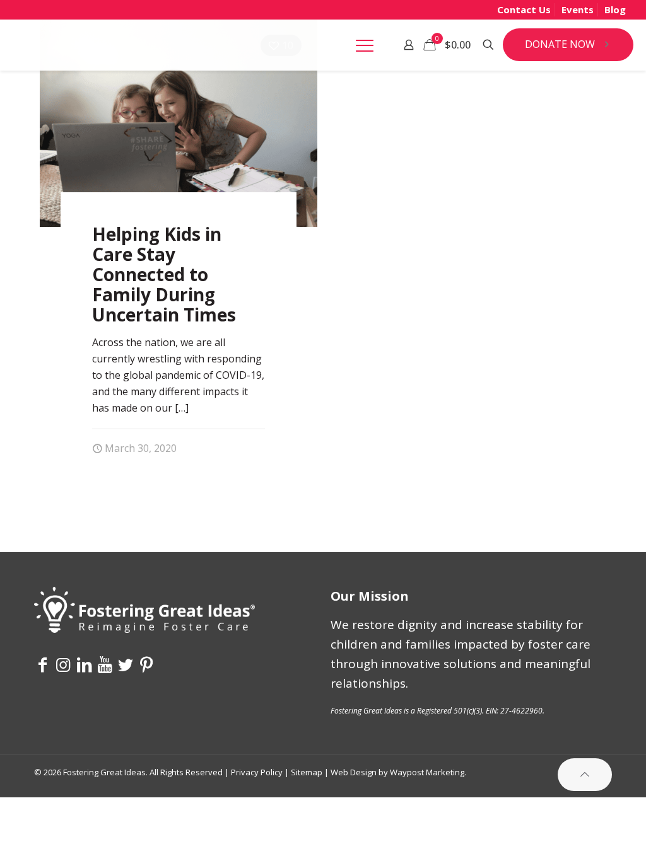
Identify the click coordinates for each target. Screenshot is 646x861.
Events (577, 9)
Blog (615, 9)
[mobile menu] (364, 44)
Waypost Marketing (427, 772)
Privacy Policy (257, 772)
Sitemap (306, 772)
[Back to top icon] (585, 774)
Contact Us (524, 9)
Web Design (354, 772)
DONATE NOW (560, 44)
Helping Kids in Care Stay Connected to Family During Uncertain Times (164, 274)
